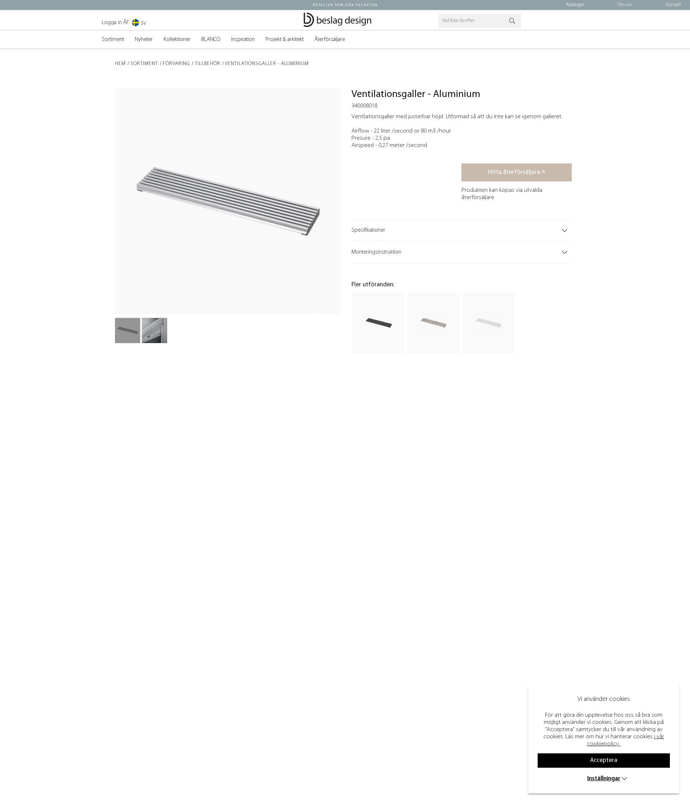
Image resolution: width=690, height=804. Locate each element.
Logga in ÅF (115, 23)
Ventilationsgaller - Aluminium (267, 63)
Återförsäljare (329, 39)
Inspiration (243, 39)
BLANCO (210, 39)
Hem (120, 63)
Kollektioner (177, 39)
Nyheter (144, 39)
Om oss (624, 5)
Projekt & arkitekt (285, 39)
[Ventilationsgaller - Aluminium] (127, 330)
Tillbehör (207, 63)
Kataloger (575, 5)
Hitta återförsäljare (515, 172)
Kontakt (673, 5)
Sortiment (113, 39)
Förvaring (176, 63)
